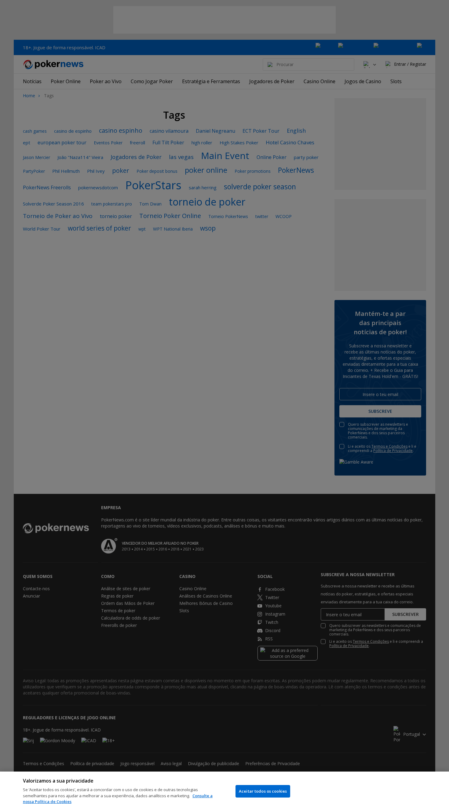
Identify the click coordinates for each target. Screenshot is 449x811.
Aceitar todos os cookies (263, 791)
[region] (224, 791)
